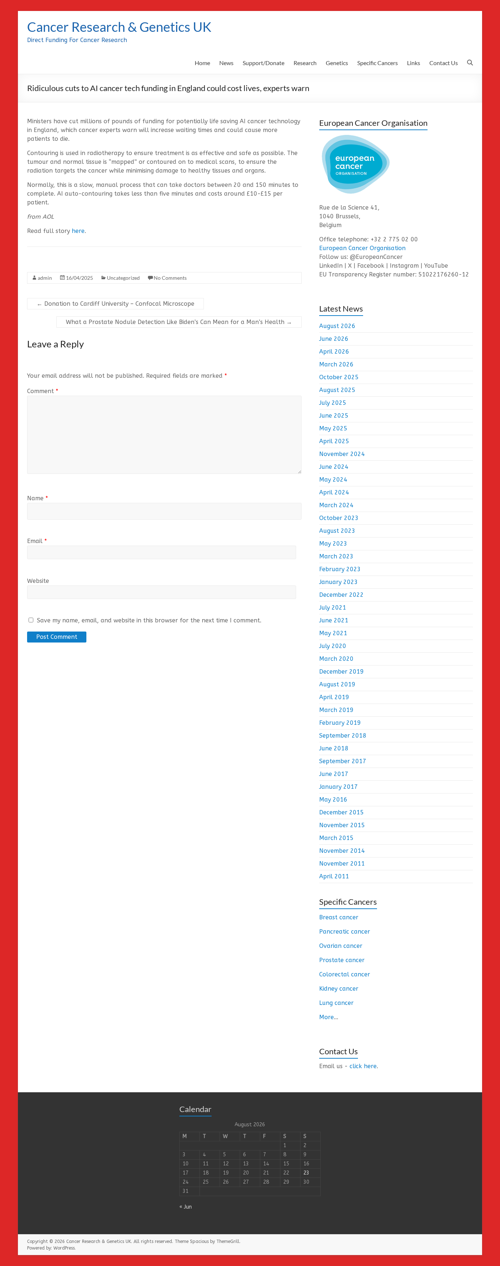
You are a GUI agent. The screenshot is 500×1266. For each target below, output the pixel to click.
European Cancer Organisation (362, 248)
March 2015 (336, 837)
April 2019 (334, 697)
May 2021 (333, 633)
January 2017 (338, 786)
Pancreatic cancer (344, 931)
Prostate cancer (342, 960)
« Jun (185, 1207)
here (78, 230)
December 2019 (341, 671)
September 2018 (342, 735)
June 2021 (333, 620)
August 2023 (337, 530)
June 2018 (333, 748)
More (326, 1017)
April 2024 (334, 492)
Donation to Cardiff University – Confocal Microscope (115, 303)
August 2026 (337, 326)
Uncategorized (123, 278)
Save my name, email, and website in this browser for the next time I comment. (149, 620)
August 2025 (337, 390)
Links (413, 62)
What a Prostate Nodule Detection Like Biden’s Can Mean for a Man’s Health (179, 322)
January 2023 (338, 582)
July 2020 (332, 646)
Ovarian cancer (340, 945)
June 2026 (333, 338)
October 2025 (339, 377)
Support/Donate (263, 62)
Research (305, 62)
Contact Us (443, 62)
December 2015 (341, 812)
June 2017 (333, 773)
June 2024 (333, 466)
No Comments (170, 278)
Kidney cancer (338, 988)
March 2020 (336, 658)
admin (45, 278)
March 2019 (336, 710)
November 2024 (342, 454)
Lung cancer (336, 1002)
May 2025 (333, 428)
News (226, 62)
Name (37, 498)
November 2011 (342, 863)
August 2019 (337, 684)
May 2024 (333, 479)
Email (37, 541)
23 (306, 1173)
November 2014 (342, 850)
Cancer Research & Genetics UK (119, 27)
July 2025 (332, 402)
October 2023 (339, 518)
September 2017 (342, 761)
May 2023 (333, 543)
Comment (42, 391)
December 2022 (341, 594)
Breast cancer (338, 917)
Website (38, 580)
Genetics (337, 62)
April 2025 (334, 441)
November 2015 (342, 825)
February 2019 (340, 722)
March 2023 (336, 556)
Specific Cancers (377, 62)
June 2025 (333, 415)
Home (202, 62)
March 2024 (336, 505)
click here (363, 1066)
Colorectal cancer (344, 974)
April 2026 (334, 351)
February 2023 (340, 569)
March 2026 (336, 364)
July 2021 (332, 607)
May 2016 (333, 799)
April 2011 (334, 876)
